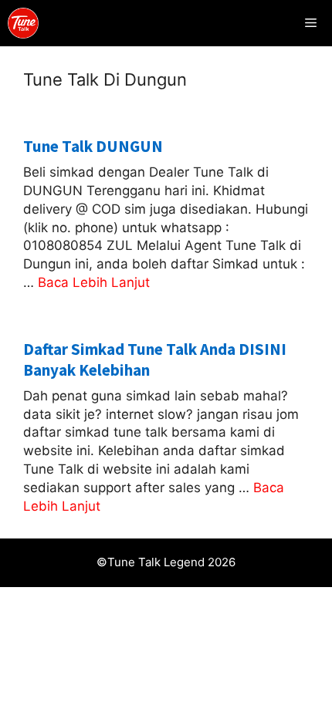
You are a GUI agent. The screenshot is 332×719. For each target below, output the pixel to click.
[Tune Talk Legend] (23, 23)
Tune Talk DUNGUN (93, 146)
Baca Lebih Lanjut (94, 282)
